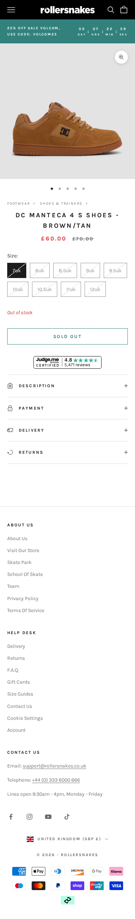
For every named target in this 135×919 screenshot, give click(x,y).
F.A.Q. (13, 670)
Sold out (67, 336)
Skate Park (19, 562)
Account (16, 730)
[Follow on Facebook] (10, 816)
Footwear (18, 203)
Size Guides (20, 694)
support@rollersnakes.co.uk (54, 766)
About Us (17, 538)
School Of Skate (25, 574)
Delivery (16, 646)
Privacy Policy (23, 598)
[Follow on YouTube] (48, 816)
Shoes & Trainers (61, 203)
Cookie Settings (25, 718)
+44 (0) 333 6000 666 (56, 780)
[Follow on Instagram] (29, 816)
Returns (16, 658)
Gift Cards (18, 682)
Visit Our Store (23, 550)
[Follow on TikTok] (67, 816)
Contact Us (19, 706)
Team (13, 586)
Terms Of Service (25, 610)
